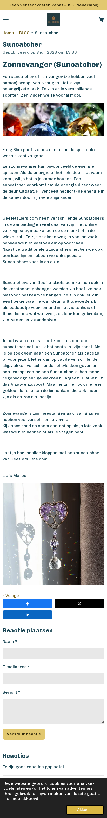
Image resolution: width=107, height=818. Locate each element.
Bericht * (11, 692)
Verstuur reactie (24, 734)
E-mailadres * (16, 666)
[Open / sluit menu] (5, 19)
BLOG (24, 32)
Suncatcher (46, 32)
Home (8, 32)
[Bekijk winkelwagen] (101, 19)
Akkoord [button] (85, 809)
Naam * (10, 641)
